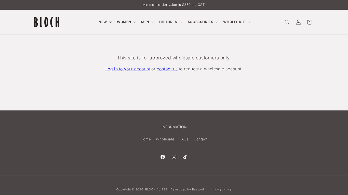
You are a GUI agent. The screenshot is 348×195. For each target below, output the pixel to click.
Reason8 (198, 189)
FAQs (184, 139)
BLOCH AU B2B (156, 189)
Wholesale (165, 139)
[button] (105, 22)
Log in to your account (127, 68)
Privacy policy (221, 189)
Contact (200, 139)
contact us (167, 68)
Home (146, 139)
